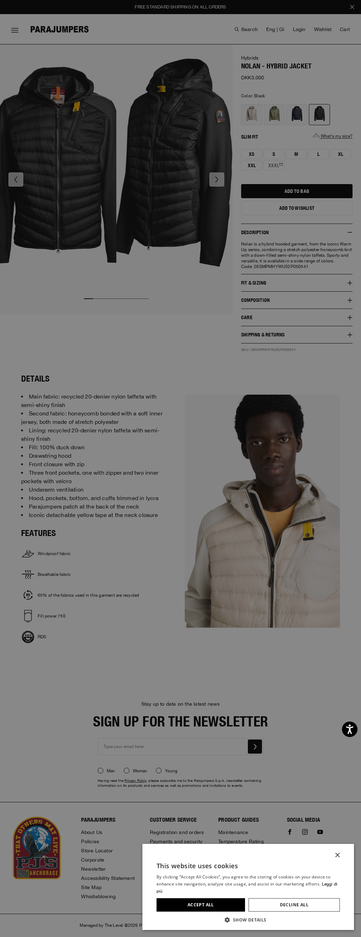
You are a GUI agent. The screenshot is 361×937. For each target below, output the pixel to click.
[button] (248, 919)
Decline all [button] (294, 905)
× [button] (337, 855)
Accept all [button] (201, 905)
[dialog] (180, 468)
